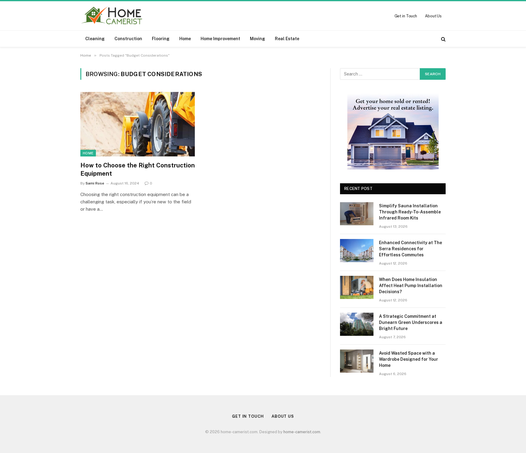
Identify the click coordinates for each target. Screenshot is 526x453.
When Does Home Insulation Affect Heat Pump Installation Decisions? (410, 285)
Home (185, 38)
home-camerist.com (301, 432)
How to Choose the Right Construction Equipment (137, 169)
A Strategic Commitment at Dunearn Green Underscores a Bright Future (410, 322)
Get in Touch (405, 16)
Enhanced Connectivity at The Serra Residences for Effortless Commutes (410, 248)
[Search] (443, 39)
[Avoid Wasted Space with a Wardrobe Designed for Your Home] (356, 361)
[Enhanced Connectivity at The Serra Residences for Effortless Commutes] (356, 250)
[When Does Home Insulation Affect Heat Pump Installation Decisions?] (356, 287)
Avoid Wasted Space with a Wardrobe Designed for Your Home (408, 359)
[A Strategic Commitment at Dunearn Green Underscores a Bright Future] (356, 324)
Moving (257, 38)
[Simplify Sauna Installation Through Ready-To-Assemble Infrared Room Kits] (356, 213)
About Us (433, 16)
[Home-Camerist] (112, 16)
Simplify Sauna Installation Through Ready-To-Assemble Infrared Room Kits (410, 211)
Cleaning (95, 38)
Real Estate (287, 38)
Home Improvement (220, 38)
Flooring (161, 38)
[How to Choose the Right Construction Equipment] (137, 124)
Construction (128, 38)
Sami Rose (95, 183)
